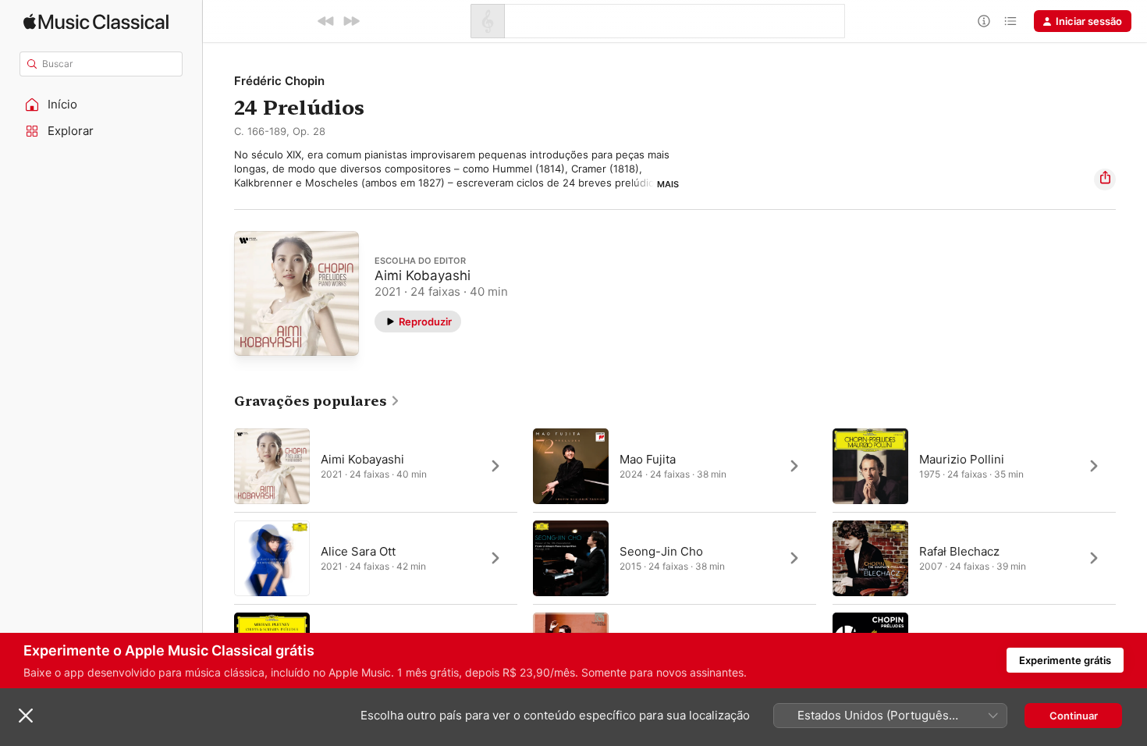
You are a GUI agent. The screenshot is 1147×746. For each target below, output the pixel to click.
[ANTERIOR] (326, 21)
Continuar (1073, 715)
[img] (96, 21)
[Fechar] (26, 716)
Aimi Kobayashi (423, 274)
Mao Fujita (648, 458)
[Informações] (983, 21)
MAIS (668, 184)
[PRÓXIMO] (351, 21)
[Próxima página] (1131, 558)
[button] (101, 104)
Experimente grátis (1065, 660)
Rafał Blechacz (959, 550)
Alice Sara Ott (358, 550)
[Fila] (1010, 21)
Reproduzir (425, 320)
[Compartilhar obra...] (1105, 179)
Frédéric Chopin (279, 80)
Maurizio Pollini (961, 458)
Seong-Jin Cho (661, 550)
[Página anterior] (218, 558)
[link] (317, 401)
